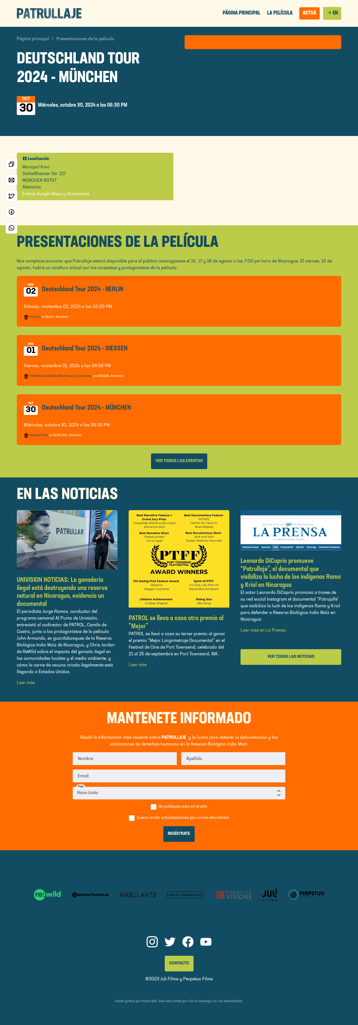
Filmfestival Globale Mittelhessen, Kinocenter (60, 376)
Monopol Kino (38, 435)
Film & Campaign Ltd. (202, 1001)
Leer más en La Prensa (263, 630)
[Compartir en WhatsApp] (11, 228)
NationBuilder (233, 1001)
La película (280, 13)
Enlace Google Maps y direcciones (56, 194)
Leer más (26, 683)
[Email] (11, 180)
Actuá (309, 13)
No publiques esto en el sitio (183, 807)
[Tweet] (11, 196)
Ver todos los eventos (179, 461)
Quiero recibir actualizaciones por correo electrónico (183, 818)
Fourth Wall (149, 1001)
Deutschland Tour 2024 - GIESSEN (85, 348)
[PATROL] (49, 13)
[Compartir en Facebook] (11, 212)
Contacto (179, 963)
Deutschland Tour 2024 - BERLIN (82, 289)
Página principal (241, 13)
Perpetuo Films (198, 979)
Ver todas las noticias (290, 657)
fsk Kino (35, 317)
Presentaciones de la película (85, 39)
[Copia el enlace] (11, 164)
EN (332, 12)
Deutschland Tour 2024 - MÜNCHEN (86, 408)
